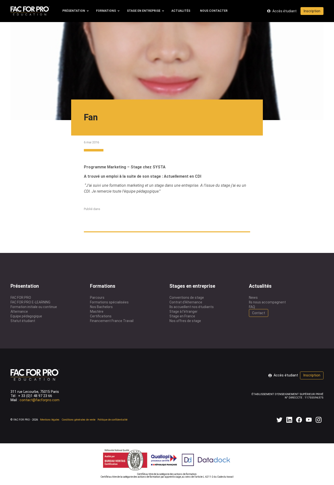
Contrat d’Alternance (185, 302)
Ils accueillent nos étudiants (191, 307)
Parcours (97, 297)
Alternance (19, 311)
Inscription (312, 11)
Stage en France (182, 316)
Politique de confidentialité (112, 419)
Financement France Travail (112, 321)
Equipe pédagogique (26, 316)
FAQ (252, 307)
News (253, 297)
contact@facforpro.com (39, 400)
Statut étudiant (23, 321)
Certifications (100, 316)
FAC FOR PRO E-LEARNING (30, 302)
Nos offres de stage (185, 321)
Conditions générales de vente (78, 419)
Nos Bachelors (101, 307)
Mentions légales (49, 419)
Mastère (96, 311)
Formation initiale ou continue (34, 307)
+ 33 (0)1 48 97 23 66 (35, 396)
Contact (258, 313)
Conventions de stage (186, 297)
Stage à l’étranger (183, 311)
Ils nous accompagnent (267, 302)
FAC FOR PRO (21, 297)
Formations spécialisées (109, 302)
